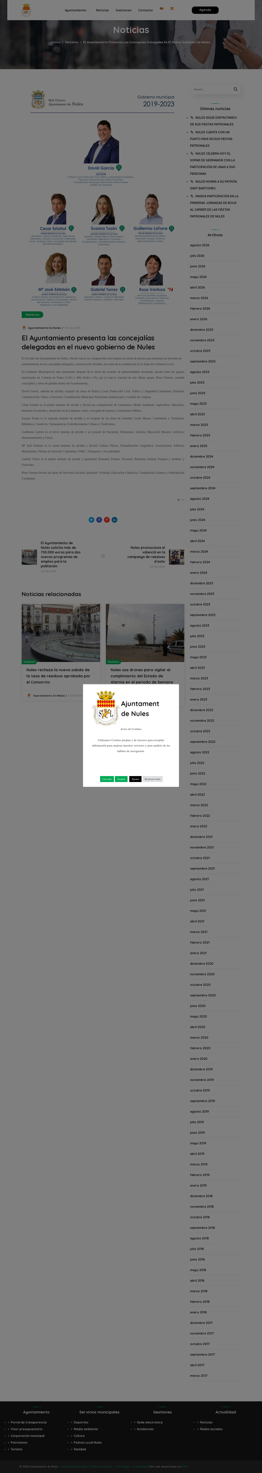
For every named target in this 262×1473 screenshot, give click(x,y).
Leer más (107, 779)
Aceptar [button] (121, 779)
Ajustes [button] (135, 779)
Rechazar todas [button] (153, 779)
